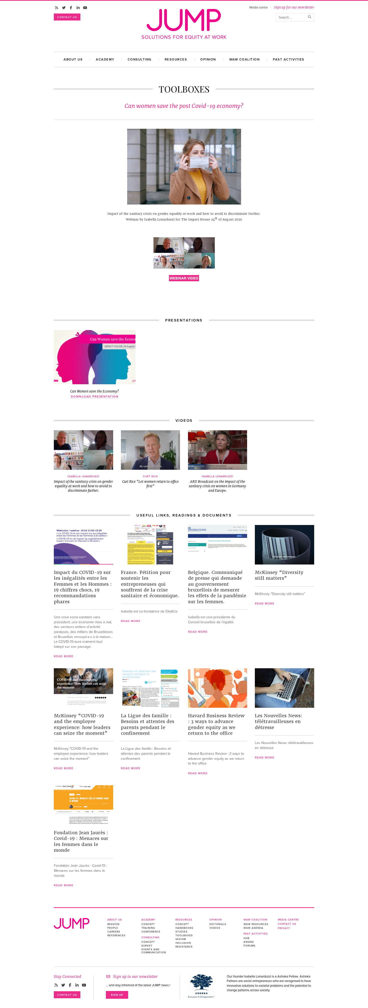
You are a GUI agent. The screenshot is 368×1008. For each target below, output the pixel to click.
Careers (113, 931)
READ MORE (63, 656)
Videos (215, 928)
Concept (148, 924)
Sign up (117, 995)
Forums (249, 945)
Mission (113, 924)
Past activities (288, 60)
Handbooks (184, 928)
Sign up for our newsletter (294, 7)
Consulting (139, 60)
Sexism (180, 939)
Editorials (218, 924)
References (116, 935)
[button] (83, 450)
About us (73, 60)
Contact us (67, 17)
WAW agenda (253, 928)
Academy (105, 60)
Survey (146, 945)
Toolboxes (184, 935)
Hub (246, 938)
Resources (176, 60)
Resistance (184, 946)
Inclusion (183, 943)
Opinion (208, 60)
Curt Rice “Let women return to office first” (150, 481)
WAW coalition (244, 60)
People (112, 928)
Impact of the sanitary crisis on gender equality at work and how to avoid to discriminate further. (83, 484)
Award (249, 942)
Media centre (258, 8)
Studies (181, 931)
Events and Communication (153, 951)
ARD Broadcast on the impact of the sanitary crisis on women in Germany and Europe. (217, 484)
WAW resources (256, 924)
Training (148, 928)
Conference (150, 931)
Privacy (284, 928)
